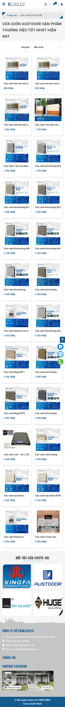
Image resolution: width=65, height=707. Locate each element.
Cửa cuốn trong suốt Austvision (45, 537)
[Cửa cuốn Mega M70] (16, 398)
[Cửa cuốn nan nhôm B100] (48, 480)
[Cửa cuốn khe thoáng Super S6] (16, 274)
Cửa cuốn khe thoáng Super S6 (14, 289)
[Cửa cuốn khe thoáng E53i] (48, 274)
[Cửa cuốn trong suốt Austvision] (48, 522)
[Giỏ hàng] (54, 4)
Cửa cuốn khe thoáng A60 (17, 248)
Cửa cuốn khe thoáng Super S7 (46, 372)
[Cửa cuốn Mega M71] (16, 357)
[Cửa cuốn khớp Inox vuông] (16, 522)
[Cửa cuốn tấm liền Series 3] (48, 68)
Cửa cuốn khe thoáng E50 (48, 166)
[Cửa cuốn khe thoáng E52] (48, 192)
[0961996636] (60, 362)
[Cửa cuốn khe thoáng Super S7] (48, 357)
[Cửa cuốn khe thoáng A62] (48, 316)
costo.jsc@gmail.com (23, 645)
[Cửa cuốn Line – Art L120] (16, 439)
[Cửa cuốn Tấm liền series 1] (48, 110)
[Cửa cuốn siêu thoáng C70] (48, 439)
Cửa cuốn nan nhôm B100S (14, 495)
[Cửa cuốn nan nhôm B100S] (16, 480)
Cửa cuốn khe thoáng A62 (48, 331)
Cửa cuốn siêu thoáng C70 (46, 454)
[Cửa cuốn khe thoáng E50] (48, 151)
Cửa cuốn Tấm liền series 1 (48, 125)
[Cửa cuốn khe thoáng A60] (16, 233)
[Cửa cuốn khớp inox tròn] (16, 316)
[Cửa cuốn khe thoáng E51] (16, 192)
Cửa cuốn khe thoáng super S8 (46, 413)
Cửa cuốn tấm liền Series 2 (16, 125)
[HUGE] (48, 603)
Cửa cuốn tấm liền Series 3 (47, 83)
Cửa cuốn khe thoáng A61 (48, 248)
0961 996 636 (23, 641)
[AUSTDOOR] (48, 576)
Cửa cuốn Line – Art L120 (16, 454)
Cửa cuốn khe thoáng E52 (48, 207)
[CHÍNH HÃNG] (16, 4)
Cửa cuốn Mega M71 (14, 372)
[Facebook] (60, 347)
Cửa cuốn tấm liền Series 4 (16, 83)
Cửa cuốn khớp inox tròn (16, 331)
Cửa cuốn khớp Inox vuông (14, 537)
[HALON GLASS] (16, 603)
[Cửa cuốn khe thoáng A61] (48, 233)
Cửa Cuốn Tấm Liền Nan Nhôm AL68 (16, 166)
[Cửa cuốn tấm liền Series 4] (16, 68)
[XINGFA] (16, 576)
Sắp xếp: (25, 47)
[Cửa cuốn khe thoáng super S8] (48, 398)
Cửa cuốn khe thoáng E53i (46, 289)
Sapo (39, 703)
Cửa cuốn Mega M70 (14, 413)
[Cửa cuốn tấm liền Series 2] (16, 110)
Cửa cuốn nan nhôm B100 (48, 495)
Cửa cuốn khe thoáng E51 (16, 207)
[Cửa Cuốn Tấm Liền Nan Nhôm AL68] (16, 151)
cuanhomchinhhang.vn (26, 649)
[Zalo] (60, 354)
